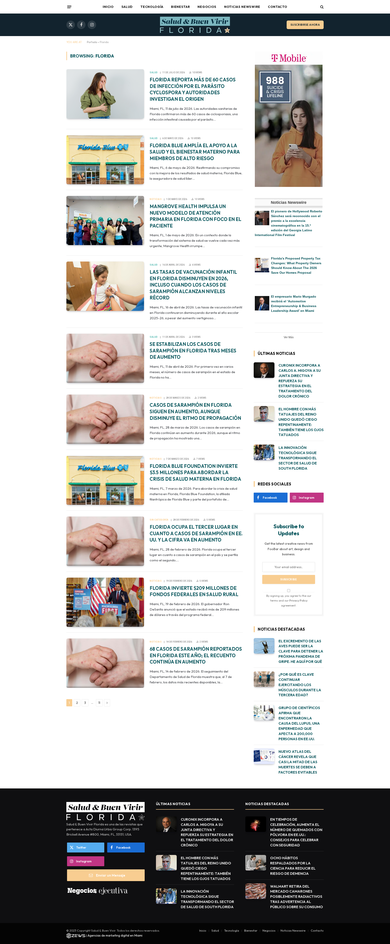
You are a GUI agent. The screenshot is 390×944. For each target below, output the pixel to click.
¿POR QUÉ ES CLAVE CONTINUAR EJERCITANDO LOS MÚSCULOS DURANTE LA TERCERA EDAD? (300, 684)
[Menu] (69, 6)
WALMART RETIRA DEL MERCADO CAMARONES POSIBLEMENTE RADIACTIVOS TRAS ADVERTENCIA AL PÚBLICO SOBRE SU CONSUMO (296, 896)
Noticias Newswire (242, 7)
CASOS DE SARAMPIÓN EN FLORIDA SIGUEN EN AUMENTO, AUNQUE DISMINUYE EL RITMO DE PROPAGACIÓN (195, 411)
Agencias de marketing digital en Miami (115, 935)
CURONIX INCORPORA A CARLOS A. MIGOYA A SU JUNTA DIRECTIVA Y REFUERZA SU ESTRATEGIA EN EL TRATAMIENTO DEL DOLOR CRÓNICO (300, 380)
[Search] (321, 7)
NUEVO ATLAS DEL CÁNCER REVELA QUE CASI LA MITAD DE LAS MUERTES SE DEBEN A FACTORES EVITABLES (298, 761)
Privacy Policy (298, 600)
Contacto (277, 7)
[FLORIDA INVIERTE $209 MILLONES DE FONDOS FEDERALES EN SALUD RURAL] (105, 602)
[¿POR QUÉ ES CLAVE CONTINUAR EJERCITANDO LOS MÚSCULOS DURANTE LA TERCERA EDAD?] (264, 679)
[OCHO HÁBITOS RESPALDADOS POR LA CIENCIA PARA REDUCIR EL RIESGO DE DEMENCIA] (255, 863)
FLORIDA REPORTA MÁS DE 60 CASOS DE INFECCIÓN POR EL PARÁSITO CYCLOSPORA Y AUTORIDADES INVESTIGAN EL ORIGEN (193, 89)
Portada (92, 42)
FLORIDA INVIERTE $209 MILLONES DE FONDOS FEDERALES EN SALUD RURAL (194, 591)
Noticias (156, 199)
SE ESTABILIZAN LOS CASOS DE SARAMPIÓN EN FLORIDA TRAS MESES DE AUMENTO (193, 350)
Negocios (206, 7)
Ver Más (289, 337)
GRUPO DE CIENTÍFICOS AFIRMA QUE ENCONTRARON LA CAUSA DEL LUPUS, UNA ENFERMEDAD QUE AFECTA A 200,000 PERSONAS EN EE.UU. (299, 723)
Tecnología (151, 7)
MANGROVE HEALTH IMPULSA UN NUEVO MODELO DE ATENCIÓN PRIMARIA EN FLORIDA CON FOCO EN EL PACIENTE (195, 216)
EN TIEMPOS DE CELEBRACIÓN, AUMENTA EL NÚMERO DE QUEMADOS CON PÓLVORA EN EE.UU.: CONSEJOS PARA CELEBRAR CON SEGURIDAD (296, 832)
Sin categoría (159, 520)
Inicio (108, 7)
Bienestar (180, 7)
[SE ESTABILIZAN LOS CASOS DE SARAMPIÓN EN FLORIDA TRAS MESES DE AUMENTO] (105, 358)
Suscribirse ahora (305, 24)
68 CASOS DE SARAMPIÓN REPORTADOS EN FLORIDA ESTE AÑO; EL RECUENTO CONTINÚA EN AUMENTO (196, 655)
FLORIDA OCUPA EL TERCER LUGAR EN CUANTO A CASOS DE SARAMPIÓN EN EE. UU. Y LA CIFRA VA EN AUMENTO (196, 533)
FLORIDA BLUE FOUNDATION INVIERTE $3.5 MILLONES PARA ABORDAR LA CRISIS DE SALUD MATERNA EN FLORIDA (195, 472)
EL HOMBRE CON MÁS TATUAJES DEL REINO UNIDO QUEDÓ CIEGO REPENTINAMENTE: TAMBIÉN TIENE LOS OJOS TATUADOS (301, 422)
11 (99, 703)
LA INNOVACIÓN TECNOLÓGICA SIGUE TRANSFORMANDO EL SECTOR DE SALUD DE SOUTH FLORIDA (298, 458)
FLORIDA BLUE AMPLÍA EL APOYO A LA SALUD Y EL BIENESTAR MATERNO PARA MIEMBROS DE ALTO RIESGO (195, 151)
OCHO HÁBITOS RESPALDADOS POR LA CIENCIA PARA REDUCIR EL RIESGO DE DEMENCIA (293, 866)
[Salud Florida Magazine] (195, 24)
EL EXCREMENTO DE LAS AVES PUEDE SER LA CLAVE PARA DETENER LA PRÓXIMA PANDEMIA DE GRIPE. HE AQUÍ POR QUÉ (301, 651)
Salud (127, 7)
